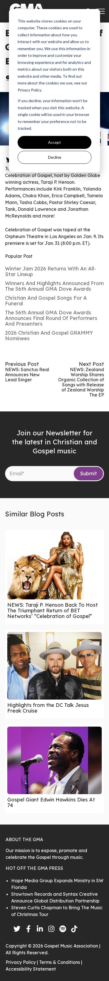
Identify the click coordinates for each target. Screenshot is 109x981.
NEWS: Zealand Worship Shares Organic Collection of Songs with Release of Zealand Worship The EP (81, 382)
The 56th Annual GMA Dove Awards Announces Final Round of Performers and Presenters (51, 318)
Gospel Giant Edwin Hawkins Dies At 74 (51, 802)
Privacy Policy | (22, 962)
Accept (54, 142)
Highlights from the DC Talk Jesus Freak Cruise (48, 708)
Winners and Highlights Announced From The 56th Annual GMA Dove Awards (54, 286)
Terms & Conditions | (60, 962)
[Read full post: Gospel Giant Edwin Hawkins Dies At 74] (54, 760)
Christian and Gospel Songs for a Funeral (46, 301)
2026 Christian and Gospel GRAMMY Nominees (49, 336)
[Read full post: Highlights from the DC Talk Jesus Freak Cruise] (54, 666)
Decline (54, 157)
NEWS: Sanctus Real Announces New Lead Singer (27, 374)
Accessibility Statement (31, 969)
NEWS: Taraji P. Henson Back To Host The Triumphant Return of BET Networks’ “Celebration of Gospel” (52, 610)
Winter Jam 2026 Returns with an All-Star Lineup (50, 271)
